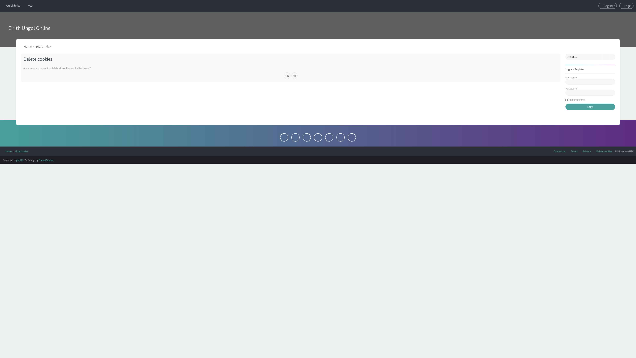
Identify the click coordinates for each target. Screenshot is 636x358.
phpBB (20, 160)
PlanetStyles (46, 160)
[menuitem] (28, 5)
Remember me (576, 99)
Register (579, 69)
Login (568, 69)
